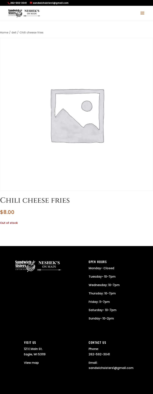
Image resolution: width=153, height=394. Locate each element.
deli (13, 32)
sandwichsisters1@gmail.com (111, 368)
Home (4, 32)
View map (31, 363)
